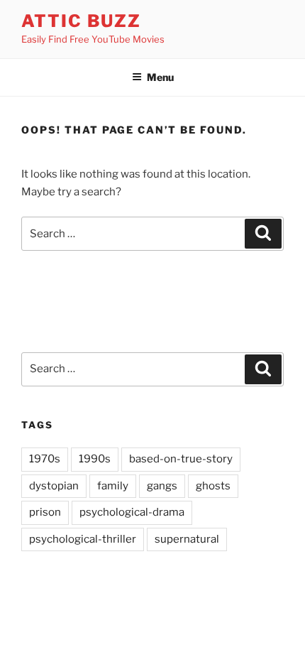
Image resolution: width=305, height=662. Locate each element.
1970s (44, 458)
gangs (162, 485)
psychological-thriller (82, 539)
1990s (95, 458)
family (112, 485)
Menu (160, 77)
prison (45, 512)
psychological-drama (131, 512)
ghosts (213, 485)
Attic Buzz (81, 21)
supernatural (187, 539)
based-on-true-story (181, 458)
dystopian (54, 485)
